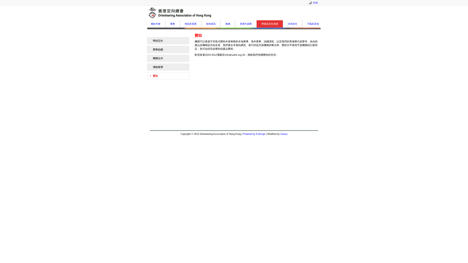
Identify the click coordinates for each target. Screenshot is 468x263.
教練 (227, 23)
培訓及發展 (191, 23)
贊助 (155, 75)
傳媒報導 (158, 67)
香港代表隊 (246, 23)
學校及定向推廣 (269, 23)
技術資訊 (211, 23)
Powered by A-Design (254, 134)
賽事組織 (158, 49)
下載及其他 (313, 23)
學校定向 (158, 40)
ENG (315, 2)
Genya (283, 134)
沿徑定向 (292, 23)
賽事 (172, 23)
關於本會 (156, 23)
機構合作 (158, 58)
